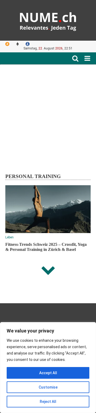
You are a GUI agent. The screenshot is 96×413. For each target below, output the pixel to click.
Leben (9, 237)
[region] (48, 367)
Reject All (48, 401)
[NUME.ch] (48, 20)
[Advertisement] (48, 115)
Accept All (48, 373)
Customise (48, 387)
